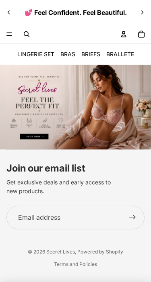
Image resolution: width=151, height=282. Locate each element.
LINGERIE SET (35, 54)
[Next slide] (142, 12)
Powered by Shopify (100, 252)
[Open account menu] (123, 34)
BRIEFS (90, 54)
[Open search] (26, 34)
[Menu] (9, 34)
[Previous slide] (9, 12)
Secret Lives (60, 252)
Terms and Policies (75, 264)
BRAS (67, 54)
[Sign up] (132, 217)
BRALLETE (120, 54)
